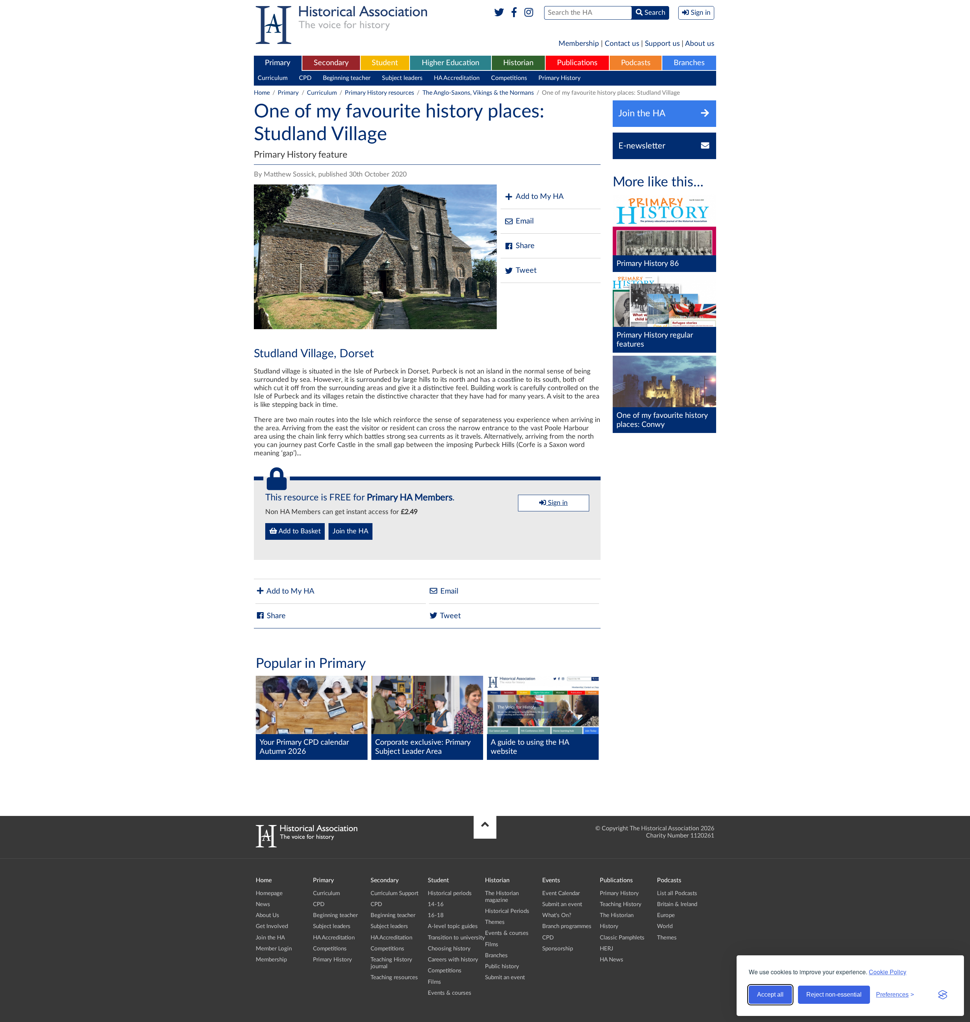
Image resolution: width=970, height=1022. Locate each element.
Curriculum (273, 78)
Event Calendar (561, 893)
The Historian (617, 915)
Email (525, 221)
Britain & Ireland (677, 904)
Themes (495, 922)
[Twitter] (499, 13)
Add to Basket (299, 531)
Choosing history (449, 949)
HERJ (606, 949)
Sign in (557, 503)
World (665, 926)
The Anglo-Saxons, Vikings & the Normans (478, 93)
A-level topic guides (453, 926)
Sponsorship (557, 949)
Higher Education (450, 63)
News (263, 904)
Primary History (559, 78)
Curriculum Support (394, 893)
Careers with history (453, 960)
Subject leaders (402, 78)
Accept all (770, 994)
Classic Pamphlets (622, 938)
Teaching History (620, 904)
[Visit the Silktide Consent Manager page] (943, 995)
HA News (611, 960)
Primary (277, 63)
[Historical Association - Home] (306, 845)
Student (385, 63)
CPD (305, 78)
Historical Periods (507, 911)
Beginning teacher (347, 78)
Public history (502, 966)
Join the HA (350, 531)
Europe (666, 915)
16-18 (436, 915)
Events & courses (449, 993)
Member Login (274, 949)
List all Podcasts (677, 893)
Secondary (331, 63)
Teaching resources (394, 977)
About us (699, 43)
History (609, 926)
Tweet (526, 270)
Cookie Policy (887, 971)
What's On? (556, 915)
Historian (518, 63)
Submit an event (505, 977)
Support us (662, 43)
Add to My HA (540, 196)
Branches (689, 63)
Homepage (269, 893)
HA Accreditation (457, 78)
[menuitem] (277, 63)
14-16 (436, 904)
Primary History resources (379, 93)
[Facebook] (514, 13)
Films (434, 982)
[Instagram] (529, 13)
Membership (579, 43)
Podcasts (636, 63)
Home (262, 93)
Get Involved (272, 926)
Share (525, 246)
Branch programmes (566, 926)
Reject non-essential (834, 994)
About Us (267, 915)
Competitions (509, 78)
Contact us (622, 43)
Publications (577, 63)
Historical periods (450, 893)
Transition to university (456, 938)
